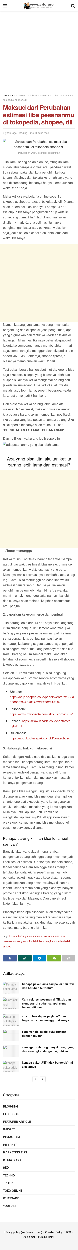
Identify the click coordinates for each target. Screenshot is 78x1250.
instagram (11, 1137)
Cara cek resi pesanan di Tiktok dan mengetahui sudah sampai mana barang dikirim (46, 1003)
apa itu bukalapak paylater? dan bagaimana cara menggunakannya (45, 1018)
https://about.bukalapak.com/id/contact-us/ (39, 738)
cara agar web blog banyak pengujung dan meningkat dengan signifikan (48, 1049)
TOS (68, 1232)
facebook (11, 1114)
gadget (9, 1129)
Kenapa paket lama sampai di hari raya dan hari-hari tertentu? (48, 986)
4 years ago (10, 133)
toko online (12, 1190)
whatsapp (11, 1198)
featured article (17, 1122)
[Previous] (35, 1079)
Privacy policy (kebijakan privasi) (23, 1232)
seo (6, 1167)
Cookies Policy (54, 1232)
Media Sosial (13, 1160)
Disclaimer (29, 1237)
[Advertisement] (39, 50)
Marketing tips (15, 1152)
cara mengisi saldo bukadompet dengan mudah (44, 1034)
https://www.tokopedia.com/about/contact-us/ (41, 714)
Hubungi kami (46, 1237)
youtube (9, 1206)
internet (10, 1145)
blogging (10, 1106)
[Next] (43, 1079)
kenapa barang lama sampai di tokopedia (32, 936)
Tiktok (8, 1183)
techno (9, 1175)
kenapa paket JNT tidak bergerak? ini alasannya (47, 1064)
